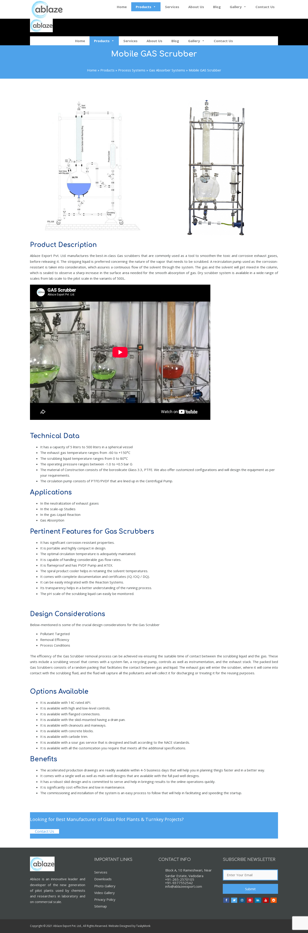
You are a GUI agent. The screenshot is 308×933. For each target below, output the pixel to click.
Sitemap (100, 906)
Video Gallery (104, 892)
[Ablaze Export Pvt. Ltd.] (41, 26)
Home (122, 7)
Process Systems (131, 70)
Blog (217, 7)
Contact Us (265, 7)
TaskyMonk (143, 926)
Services (172, 7)
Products (143, 7)
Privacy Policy (104, 899)
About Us (196, 7)
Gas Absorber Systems (167, 70)
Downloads (103, 879)
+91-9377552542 (179, 882)
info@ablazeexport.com (183, 886)
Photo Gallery (104, 886)
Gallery (236, 7)
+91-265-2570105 (179, 879)
